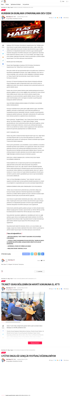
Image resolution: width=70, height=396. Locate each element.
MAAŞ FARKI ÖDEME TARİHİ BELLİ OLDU (17, 248)
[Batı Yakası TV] (5, 1)
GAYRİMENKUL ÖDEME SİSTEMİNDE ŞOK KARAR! (19, 246)
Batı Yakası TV (9, 16)
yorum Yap (40, 271)
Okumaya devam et (35, 343)
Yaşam (3, 352)
